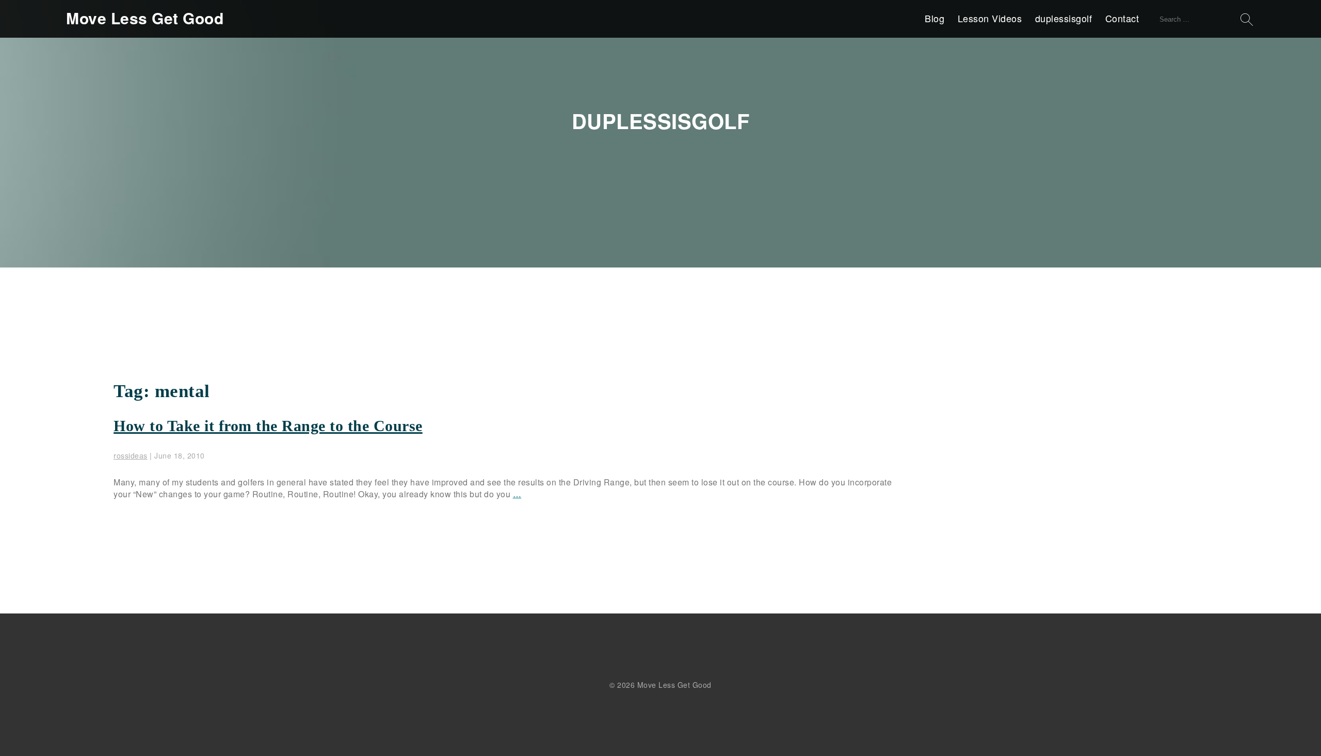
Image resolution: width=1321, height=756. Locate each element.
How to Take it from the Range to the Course (268, 425)
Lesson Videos (990, 18)
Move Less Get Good (144, 18)
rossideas (131, 455)
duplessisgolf (1063, 18)
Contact (1122, 18)
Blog (934, 18)
